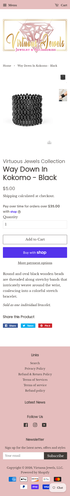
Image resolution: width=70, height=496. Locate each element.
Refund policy (35, 390)
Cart (63, 5)
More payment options (35, 263)
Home (7, 65)
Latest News (35, 402)
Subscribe (55, 456)
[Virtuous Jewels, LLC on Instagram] (35, 425)
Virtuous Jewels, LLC (48, 468)
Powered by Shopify (35, 472)
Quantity (10, 217)
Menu (12, 5)
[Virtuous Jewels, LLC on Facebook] (26, 425)
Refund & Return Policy (35, 374)
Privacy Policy (35, 368)
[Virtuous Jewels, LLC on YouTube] (44, 425)
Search (35, 363)
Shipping (10, 196)
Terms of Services (35, 379)
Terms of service (35, 385)
